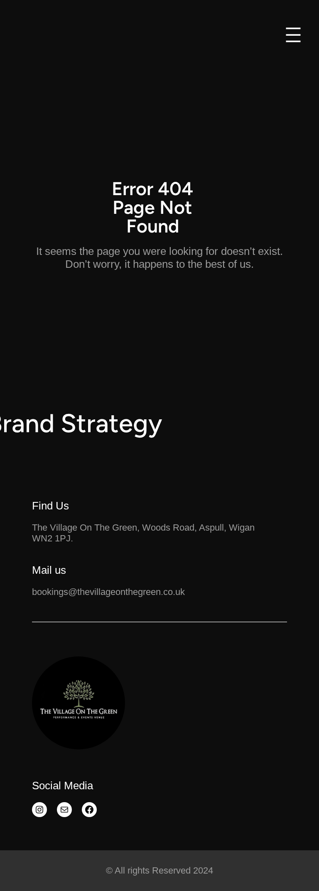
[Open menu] (293, 34)
